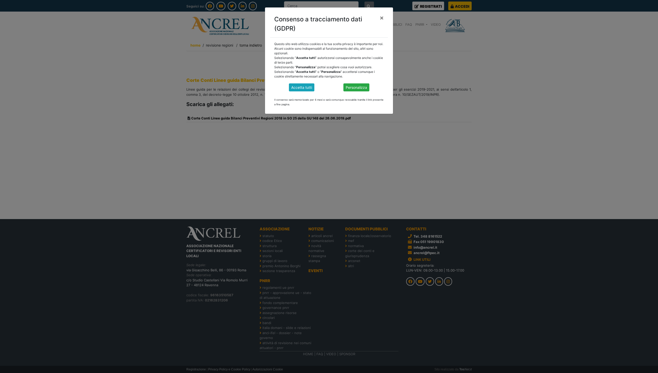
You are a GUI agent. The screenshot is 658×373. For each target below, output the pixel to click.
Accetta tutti (301, 87)
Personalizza (356, 87)
